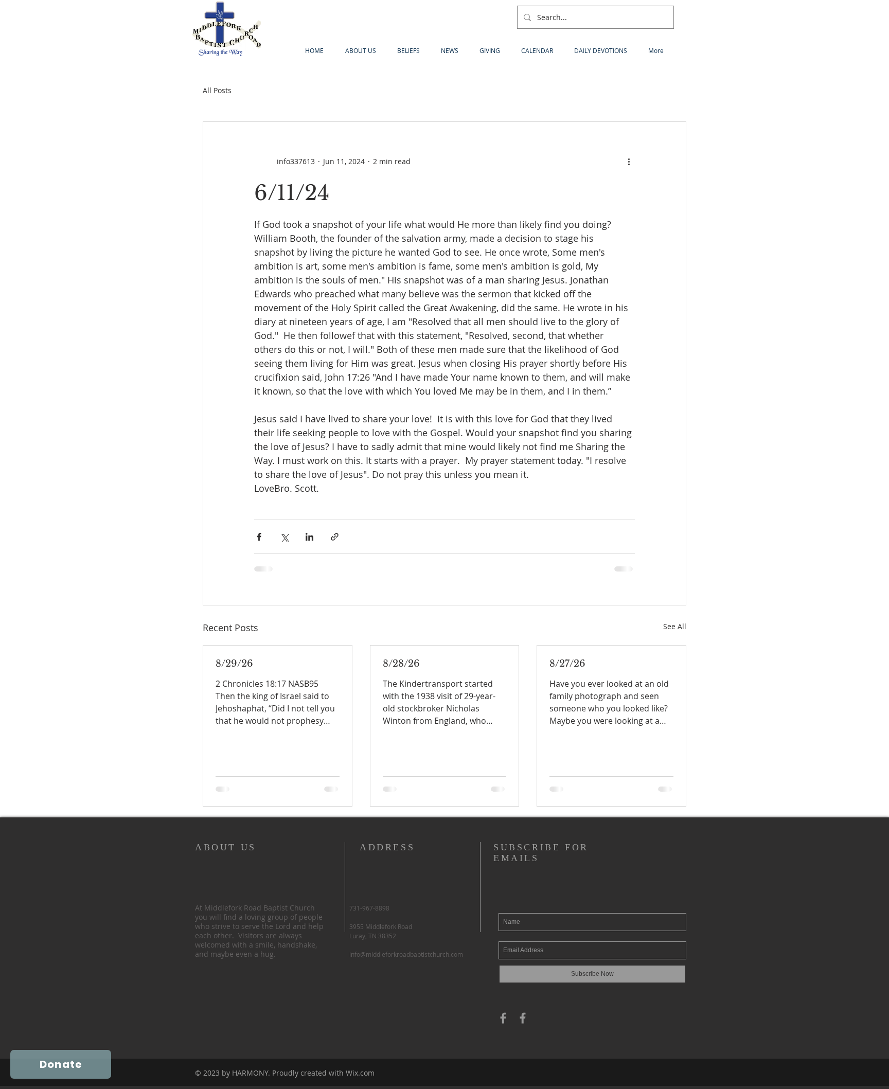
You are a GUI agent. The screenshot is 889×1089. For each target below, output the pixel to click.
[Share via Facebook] (259, 537)
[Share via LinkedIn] (309, 537)
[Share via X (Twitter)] (284, 537)
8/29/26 (234, 663)
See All (674, 626)
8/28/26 (401, 663)
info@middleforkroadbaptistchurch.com (406, 954)
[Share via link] (335, 537)
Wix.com (360, 1073)
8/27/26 (567, 663)
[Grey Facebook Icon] (503, 1018)
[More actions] (629, 161)
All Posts (217, 90)
